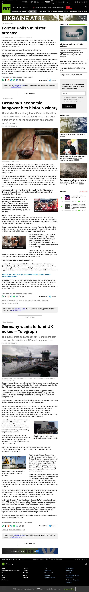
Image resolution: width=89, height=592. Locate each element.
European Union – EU (32, 300)
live (69, 7)
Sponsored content (49, 577)
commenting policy (19, 85)
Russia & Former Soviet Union (20, 11)
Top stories (64, 24)
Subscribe (69, 106)
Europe (21, 300)
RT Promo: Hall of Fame (72, 575)
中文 (22, 559)
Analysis (60, 11)
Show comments (30, 93)
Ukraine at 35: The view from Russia (72, 134)
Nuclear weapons (15, 530)
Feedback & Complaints (72, 580)
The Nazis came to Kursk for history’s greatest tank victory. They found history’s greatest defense (73, 182)
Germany (45, 300)
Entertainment (73, 11)
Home (4, 23)
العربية (3, 1)
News (3, 568)
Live (45, 568)
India (44, 11)
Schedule (47, 575)
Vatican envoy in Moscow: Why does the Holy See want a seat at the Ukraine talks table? (72, 158)
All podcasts (83, 191)
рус (10, 559)
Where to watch (48, 573)
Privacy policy (69, 570)
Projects (84, 11)
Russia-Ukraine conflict (10, 303)
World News (33, 11)
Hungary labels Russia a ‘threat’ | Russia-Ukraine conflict (49, 7)
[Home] (6, 8)
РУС (10, 1)
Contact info (69, 577)
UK (24, 530)
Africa (48, 11)
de (13, 559)
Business (39, 11)
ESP (7, 1)
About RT (68, 573)
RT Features (54, 11)
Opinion (66, 11)
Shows (79, 11)
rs (19, 559)
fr (16, 559)
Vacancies (68, 582)
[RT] (24, 2)
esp (7, 559)
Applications (47, 570)
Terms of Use (69, 568)
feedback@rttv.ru (16, 87)
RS (17, 1)
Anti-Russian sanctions (10, 300)
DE (12, 1)
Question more (19, 8)
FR (14, 1)
